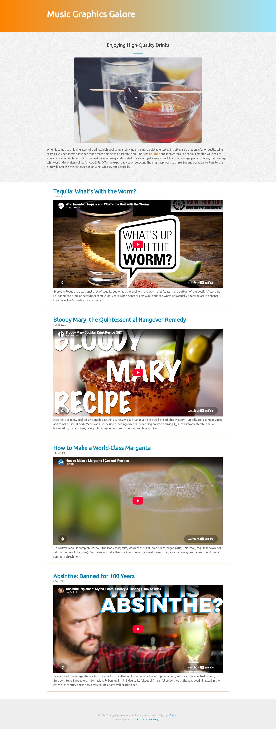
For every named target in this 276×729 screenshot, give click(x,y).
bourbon (154, 153)
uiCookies (172, 715)
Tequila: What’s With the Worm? (94, 191)
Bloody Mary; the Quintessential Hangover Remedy (119, 319)
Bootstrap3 (154, 719)
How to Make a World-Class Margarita (102, 447)
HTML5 (140, 719)
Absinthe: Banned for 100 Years (94, 576)
